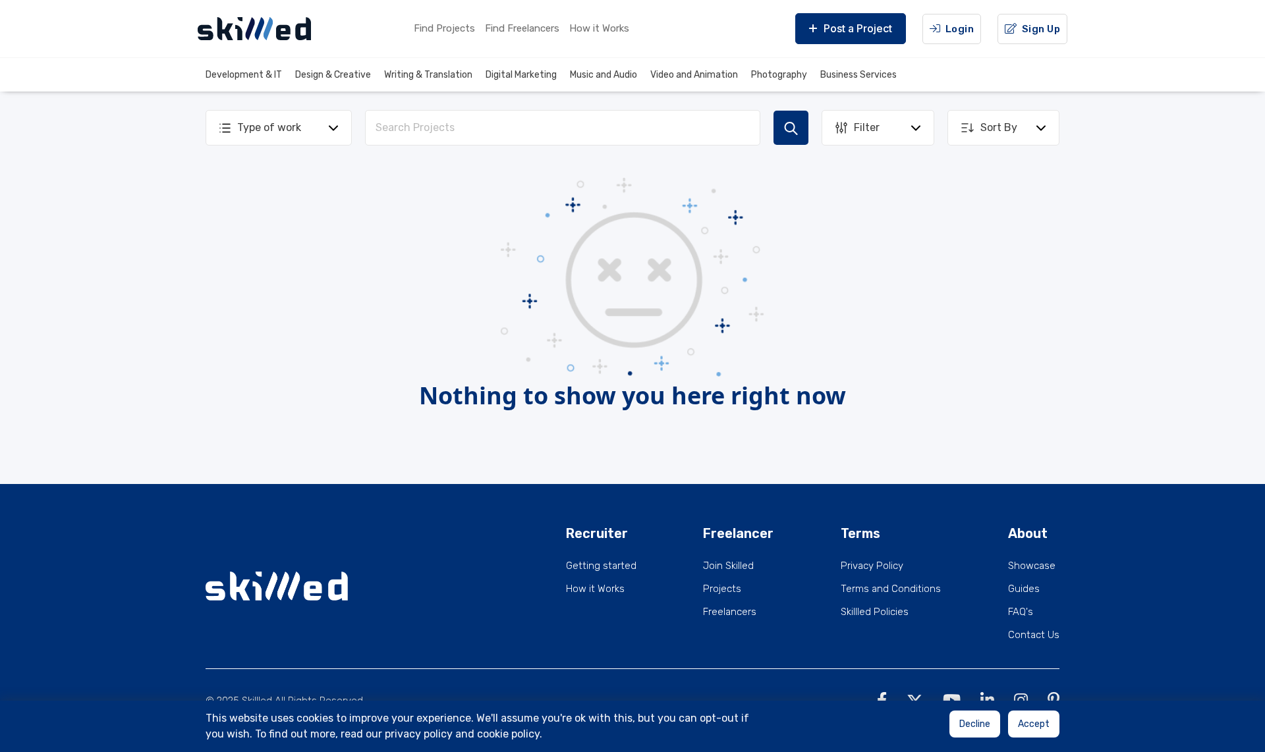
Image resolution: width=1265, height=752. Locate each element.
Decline (974, 724)
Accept (1034, 724)
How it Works (599, 28)
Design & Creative (333, 74)
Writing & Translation (428, 74)
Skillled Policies (875, 612)
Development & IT (244, 74)
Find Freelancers (522, 28)
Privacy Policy (872, 566)
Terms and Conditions (891, 589)
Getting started (601, 566)
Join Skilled (728, 566)
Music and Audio (603, 74)
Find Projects (444, 28)
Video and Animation (694, 74)
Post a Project (858, 28)
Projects (722, 589)
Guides (1024, 589)
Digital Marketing (521, 74)
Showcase (1031, 566)
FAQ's (1020, 612)
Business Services (858, 74)
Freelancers (729, 612)
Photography (779, 74)
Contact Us (1033, 635)
